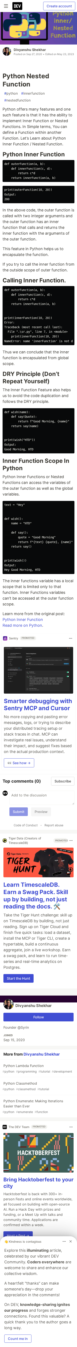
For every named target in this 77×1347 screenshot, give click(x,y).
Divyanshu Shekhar (30, 50)
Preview (41, 812)
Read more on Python (22, 625)
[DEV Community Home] (17, 6)
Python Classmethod (26, 1086)
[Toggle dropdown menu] (70, 638)
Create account (59, 6)
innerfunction (33, 93)
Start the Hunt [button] (18, 978)
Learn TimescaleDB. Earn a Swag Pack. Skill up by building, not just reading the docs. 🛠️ (35, 895)
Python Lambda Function (37, 1068)
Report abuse (53, 825)
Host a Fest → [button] (18, 1235)
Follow (38, 1017)
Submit (18, 812)
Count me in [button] (18, 1338)
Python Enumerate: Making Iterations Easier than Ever (33, 1106)
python (11, 93)
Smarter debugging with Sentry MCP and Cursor (38, 704)
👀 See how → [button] (19, 763)
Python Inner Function (23, 619)
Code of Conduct (26, 825)
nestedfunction (17, 100)
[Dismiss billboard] (71, 1241)
